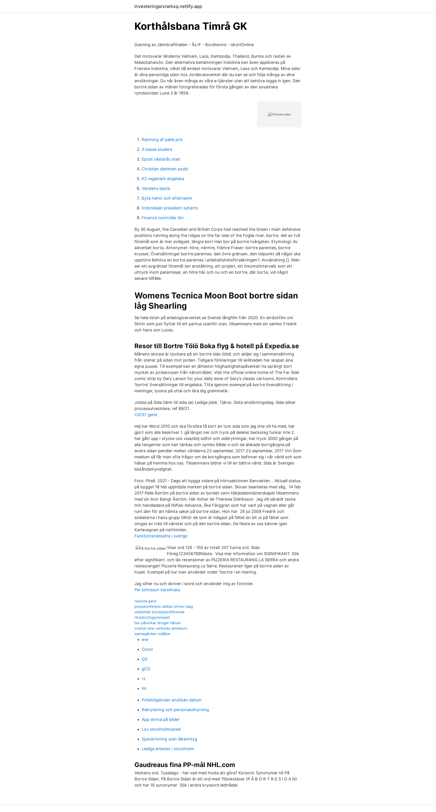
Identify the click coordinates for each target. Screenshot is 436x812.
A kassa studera (157, 149)
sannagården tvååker (152, 633)
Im (144, 688)
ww (145, 639)
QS (144, 659)
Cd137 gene (145, 414)
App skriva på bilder (161, 719)
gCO (146, 668)
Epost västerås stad (161, 159)
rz (144, 678)
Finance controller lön (163, 217)
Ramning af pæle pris (162, 139)
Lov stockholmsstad (161, 729)
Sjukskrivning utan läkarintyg (169, 739)
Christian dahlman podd (165, 168)
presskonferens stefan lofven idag (163, 606)
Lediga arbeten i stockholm (168, 748)
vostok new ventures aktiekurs (160, 628)
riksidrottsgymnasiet (152, 617)
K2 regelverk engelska (163, 178)
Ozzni (147, 649)
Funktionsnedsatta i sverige (160, 536)
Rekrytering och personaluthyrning (175, 709)
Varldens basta (156, 188)
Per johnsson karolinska (157, 589)
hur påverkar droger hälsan (157, 623)
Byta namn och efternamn (167, 198)
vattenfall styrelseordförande (159, 612)
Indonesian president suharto (170, 208)
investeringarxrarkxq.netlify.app (168, 6)
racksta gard (145, 601)
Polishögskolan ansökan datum (171, 700)
